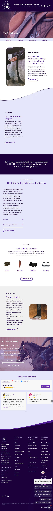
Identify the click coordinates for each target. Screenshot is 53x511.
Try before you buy (32, 457)
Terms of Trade (32, 462)
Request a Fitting (32, 443)
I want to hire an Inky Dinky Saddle (43, 502)
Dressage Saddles (45, 443)
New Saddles (44, 457)
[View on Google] (4, 394)
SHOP (49, 5)
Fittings (16, 4)
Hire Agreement (32, 471)
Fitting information (32, 446)
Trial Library (17, 446)
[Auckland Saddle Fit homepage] (7, 5)
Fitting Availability (32, 449)
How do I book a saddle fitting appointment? (41, 487)
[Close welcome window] (51, 479)
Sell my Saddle (18, 454)
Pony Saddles (44, 451)
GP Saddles (44, 449)
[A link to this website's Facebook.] (2, 496)
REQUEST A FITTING (13, 360)
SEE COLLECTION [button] (9, 231)
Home (16, 440)
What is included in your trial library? (43, 491)
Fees (29, 451)
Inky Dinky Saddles (45, 454)
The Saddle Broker (21, 7)
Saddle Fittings (31, 440)
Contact (34, 7)
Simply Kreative (10, 503)
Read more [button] (5, 407)
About (28, 7)
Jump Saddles (44, 446)
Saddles (22, 4)
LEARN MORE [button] (32, 79)
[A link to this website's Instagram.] (5, 496)
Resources (17, 469)
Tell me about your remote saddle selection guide (42, 495)
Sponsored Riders (19, 463)
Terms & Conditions (33, 468)
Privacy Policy (31, 465)
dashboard (30, 503)
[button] (1, 401)
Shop (16, 466)
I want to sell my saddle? (45, 499)
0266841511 (4, 478)
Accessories (44, 465)
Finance (17, 472)
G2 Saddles (44, 440)
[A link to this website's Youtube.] (8, 496)
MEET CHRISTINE (13, 365)
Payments (35, 4)
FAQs (29, 454)
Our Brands (17, 457)
